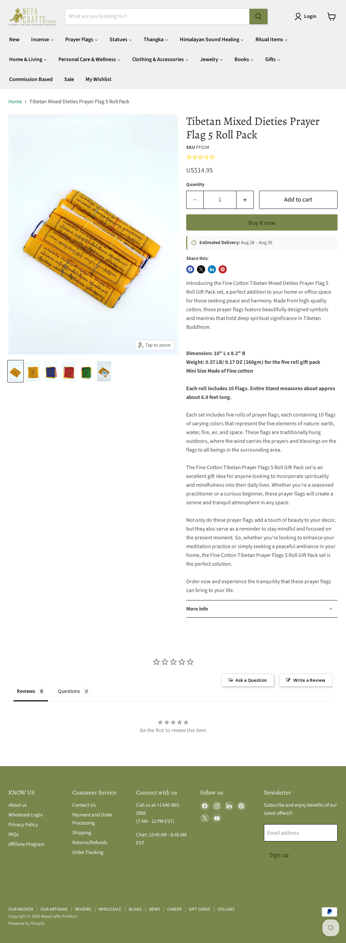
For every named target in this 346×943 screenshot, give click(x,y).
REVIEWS (83, 909)
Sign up (279, 855)
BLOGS (135, 909)
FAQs (13, 834)
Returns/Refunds (89, 842)
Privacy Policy (23, 824)
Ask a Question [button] (251, 680)
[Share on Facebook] (190, 269)
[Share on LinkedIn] (212, 269)
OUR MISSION (20, 909)
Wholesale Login (25, 814)
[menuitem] (14, 39)
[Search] (258, 16)
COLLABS (226, 909)
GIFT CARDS (199, 909)
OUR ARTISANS (54, 909)
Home (15, 102)
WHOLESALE (110, 909)
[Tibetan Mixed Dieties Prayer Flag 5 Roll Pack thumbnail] (15, 371)
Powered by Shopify (26, 923)
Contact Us (84, 805)
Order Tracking (87, 852)
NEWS (154, 909)
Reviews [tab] (26, 691)
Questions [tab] (69, 691)
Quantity (195, 184)
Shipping (81, 832)
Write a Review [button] (309, 680)
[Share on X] (201, 269)
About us (17, 805)
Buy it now (261, 223)
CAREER (174, 909)
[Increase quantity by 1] (245, 200)
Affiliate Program (26, 844)
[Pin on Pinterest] (223, 269)
